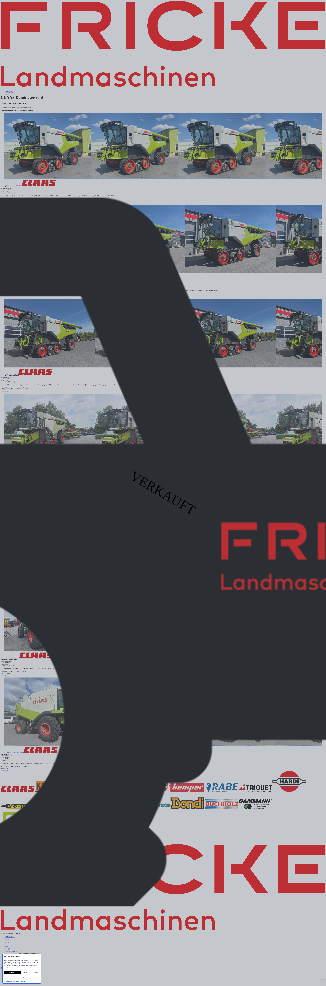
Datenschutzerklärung (13, 981)
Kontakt (6, 981)
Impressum (22, 981)
